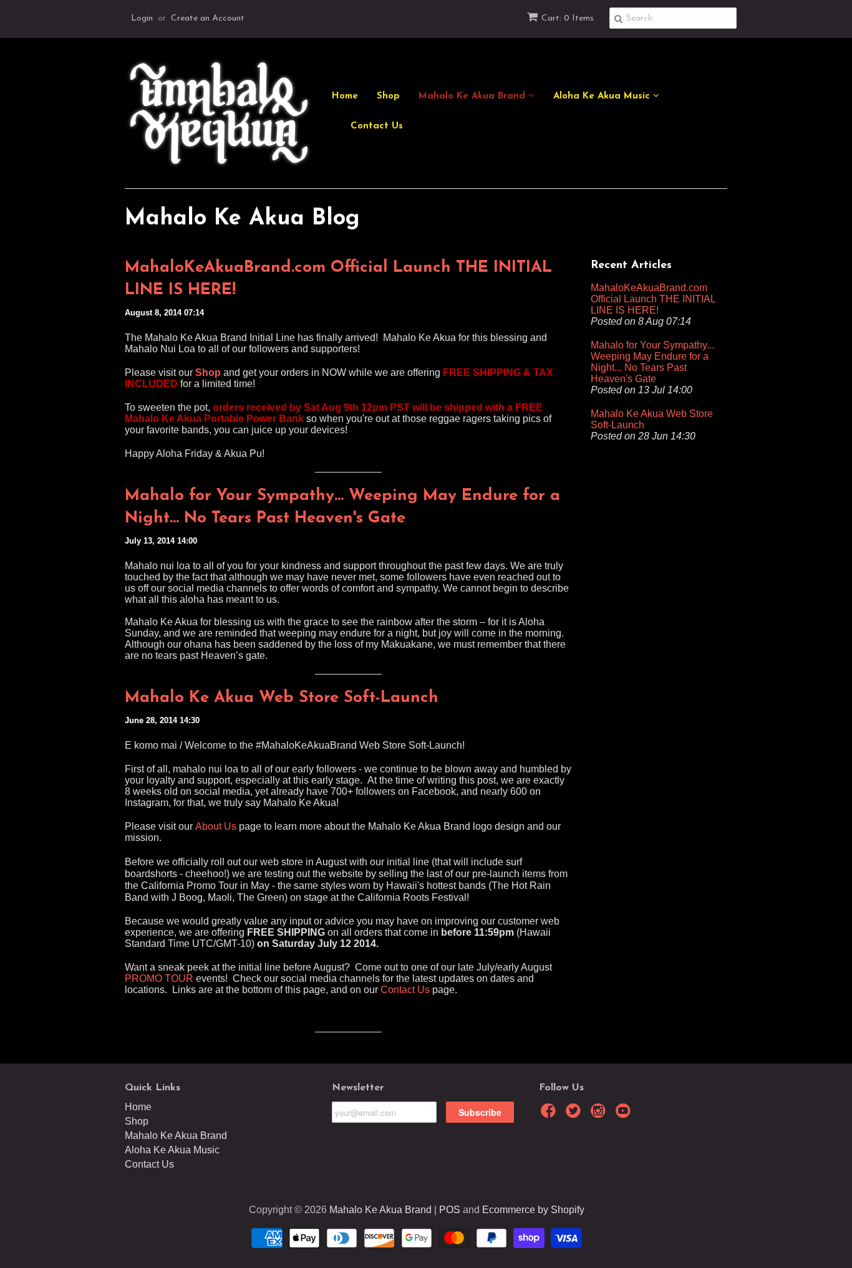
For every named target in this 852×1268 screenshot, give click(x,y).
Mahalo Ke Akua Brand (473, 96)
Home (345, 96)
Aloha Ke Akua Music (603, 96)
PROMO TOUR (159, 978)
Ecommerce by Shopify (533, 1209)
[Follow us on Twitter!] (575, 1114)
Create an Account (207, 18)
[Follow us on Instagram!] (600, 1114)
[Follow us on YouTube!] (625, 1114)
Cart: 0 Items (567, 18)
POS (449, 1209)
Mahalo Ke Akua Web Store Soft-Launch (281, 697)
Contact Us (377, 126)
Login (142, 18)
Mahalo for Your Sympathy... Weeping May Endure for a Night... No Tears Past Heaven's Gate (342, 507)
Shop (388, 96)
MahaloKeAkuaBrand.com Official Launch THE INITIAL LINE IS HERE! (338, 279)
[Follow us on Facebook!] (550, 1114)
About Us (215, 826)
